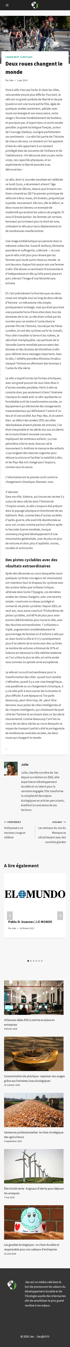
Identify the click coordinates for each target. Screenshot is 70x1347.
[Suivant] (60, 915)
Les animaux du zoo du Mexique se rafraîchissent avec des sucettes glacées (52, 832)
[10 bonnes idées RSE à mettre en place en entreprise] (35, 997)
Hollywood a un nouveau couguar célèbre (14, 830)
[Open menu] (7, 5)
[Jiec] (35, 5)
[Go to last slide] (10, 915)
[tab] (28, 961)
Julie (25, 764)
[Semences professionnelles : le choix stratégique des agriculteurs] (35, 1110)
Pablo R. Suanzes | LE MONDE (30, 921)
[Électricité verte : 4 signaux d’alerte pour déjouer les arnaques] (35, 1166)
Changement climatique (19, 57)
